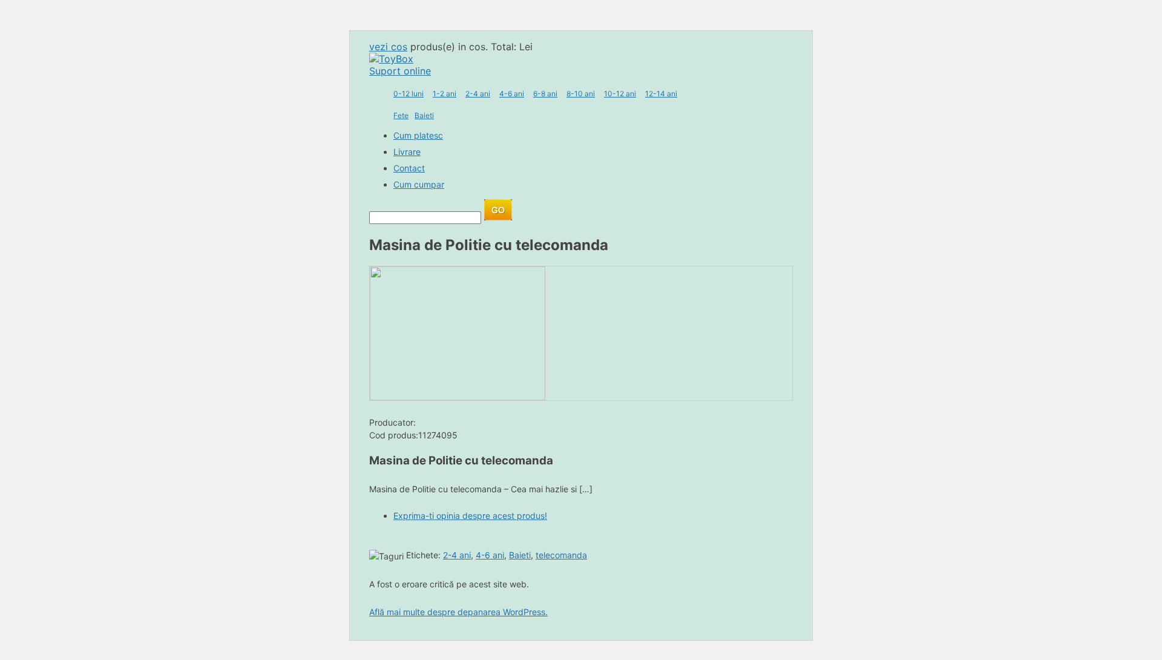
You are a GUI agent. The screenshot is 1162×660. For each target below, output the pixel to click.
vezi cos (388, 47)
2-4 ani (477, 93)
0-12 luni (408, 93)
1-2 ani (444, 93)
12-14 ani (661, 93)
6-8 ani (545, 93)
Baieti (424, 115)
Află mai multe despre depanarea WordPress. (458, 612)
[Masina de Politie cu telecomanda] (457, 397)
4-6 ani (511, 93)
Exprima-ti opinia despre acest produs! (470, 515)
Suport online (400, 71)
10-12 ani (620, 93)
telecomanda (561, 555)
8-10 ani (580, 93)
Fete (401, 115)
